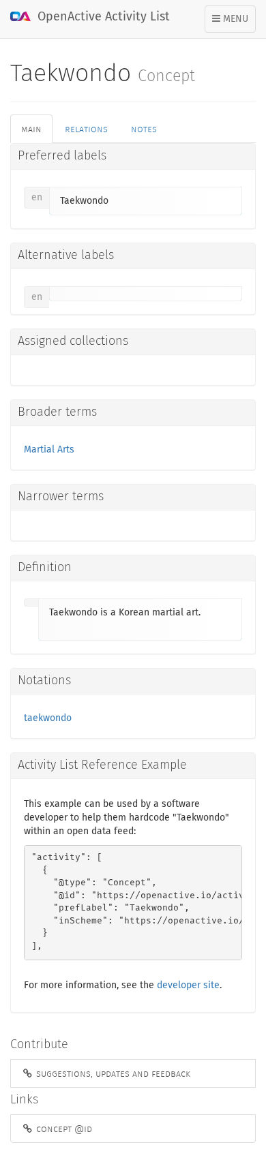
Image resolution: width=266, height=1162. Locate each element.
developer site (188, 985)
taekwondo (48, 718)
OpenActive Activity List (102, 17)
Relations (86, 129)
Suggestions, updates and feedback (111, 1073)
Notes (144, 129)
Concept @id (62, 1128)
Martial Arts (49, 450)
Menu (233, 23)
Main (31, 129)
